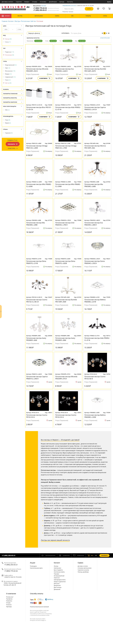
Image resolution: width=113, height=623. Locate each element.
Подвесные (9, 52)
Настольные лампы (59, 572)
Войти (109, 2)
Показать (11, 144)
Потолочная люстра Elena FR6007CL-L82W (65, 262)
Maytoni (8, 123)
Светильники (57, 568)
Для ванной (57, 589)
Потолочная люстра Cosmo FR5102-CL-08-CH (36, 301)
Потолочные (25, 21)
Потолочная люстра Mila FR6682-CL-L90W (68, 185)
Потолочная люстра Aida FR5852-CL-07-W (68, 108)
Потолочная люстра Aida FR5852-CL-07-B (97, 339)
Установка (43, 2)
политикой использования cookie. (40, 615)
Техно (8, 80)
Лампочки (57, 578)
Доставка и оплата (7, 2)
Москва (43, 6)
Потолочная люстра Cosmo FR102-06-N (94, 377)
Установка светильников (84, 568)
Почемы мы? (9, 597)
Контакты (70, 2)
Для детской (57, 585)
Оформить (104, 555)
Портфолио (9, 599)
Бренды (62, 2)
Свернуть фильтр (34, 33)
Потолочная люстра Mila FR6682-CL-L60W (38, 185)
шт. (92, 555)
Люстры (17, 21)
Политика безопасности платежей (39, 607)
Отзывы (34, 2)
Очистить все (105, 38)
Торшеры (56, 574)
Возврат (26, 2)
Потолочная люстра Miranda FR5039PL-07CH (66, 377)
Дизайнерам (53, 2)
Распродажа (33, 566)
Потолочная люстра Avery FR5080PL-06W (36, 339)
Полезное (8, 604)
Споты (8, 42)
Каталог (7, 16)
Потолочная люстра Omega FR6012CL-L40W (36, 147)
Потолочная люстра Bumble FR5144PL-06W (66, 301)
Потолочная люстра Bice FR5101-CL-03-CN (38, 108)
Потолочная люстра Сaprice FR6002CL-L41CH (95, 108)
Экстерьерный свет (59, 576)
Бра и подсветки (58, 570)
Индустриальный (11, 65)
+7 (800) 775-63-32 (46, 8)
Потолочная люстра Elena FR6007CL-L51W (36, 262)
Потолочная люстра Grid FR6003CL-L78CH (64, 224)
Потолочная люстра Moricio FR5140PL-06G (95, 147)
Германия (9, 133)
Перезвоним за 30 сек (69, 5)
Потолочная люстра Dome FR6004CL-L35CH (94, 262)
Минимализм (10, 71)
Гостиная (37, 41)
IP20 (7, 110)
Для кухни (56, 583)
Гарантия (19, 2)
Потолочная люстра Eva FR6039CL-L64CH (64, 70)
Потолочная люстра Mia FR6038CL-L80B (35, 224)
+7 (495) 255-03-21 (46, 10)
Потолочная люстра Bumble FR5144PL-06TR (95, 70)
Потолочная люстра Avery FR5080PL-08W (65, 339)
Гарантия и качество (83, 570)
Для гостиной (57, 587)
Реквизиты (9, 601)
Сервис (80, 563)
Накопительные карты (36, 568)
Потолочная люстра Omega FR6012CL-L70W (65, 147)
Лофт (7, 68)
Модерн (8, 74)
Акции (32, 563)
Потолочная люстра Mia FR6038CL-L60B (93, 185)
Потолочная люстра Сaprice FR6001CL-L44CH (37, 377)
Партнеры (9, 606)
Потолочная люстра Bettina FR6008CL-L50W (94, 416)
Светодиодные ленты (60, 579)
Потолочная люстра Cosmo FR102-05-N (65, 416)
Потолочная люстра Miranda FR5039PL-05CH (37, 70)
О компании (11, 593)
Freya (7, 120)
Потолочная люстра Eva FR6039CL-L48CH (93, 224)
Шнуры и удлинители (60, 581)
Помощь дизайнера (83, 572)
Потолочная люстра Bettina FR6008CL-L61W (94, 301)
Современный (10, 77)
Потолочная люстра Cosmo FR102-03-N (36, 416)
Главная (4, 21)
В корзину (44, 78)
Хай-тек (33, 21)
